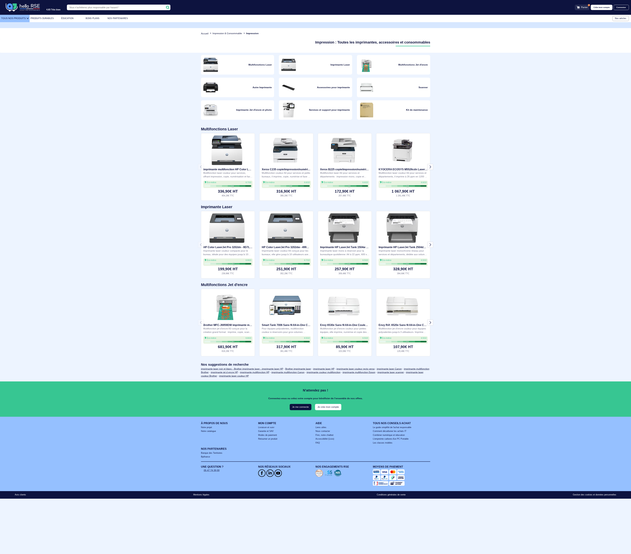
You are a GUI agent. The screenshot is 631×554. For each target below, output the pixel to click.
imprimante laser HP (323, 368)
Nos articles (620, 18)
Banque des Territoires (211, 453)
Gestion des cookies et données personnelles (594, 495)
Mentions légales (201, 495)
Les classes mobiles (382, 443)
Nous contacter (323, 431)
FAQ (318, 443)
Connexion (621, 7)
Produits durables (42, 18)
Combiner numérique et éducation (389, 435)
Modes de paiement (267, 435)
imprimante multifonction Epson (359, 372)
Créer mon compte (602, 7)
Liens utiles (321, 427)
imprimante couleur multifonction (323, 372)
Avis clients (20, 495)
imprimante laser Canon (389, 368)
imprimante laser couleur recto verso (356, 368)
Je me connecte (300, 407)
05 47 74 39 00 (212, 470)
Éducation (67, 18)
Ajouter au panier (228, 193)
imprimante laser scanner (390, 372)
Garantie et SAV (266, 431)
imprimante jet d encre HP (224, 372)
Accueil (204, 33)
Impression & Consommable (227, 33)
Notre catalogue (208, 431)
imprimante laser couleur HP (234, 376)
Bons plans (92, 18)
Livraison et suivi (266, 427)
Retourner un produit (267, 439)
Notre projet (206, 427)
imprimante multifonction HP (254, 372)
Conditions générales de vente (391, 495)
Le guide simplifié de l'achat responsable (392, 427)
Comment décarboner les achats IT (389, 431)
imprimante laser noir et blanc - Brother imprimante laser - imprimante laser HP (242, 368)
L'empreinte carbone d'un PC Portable (391, 439)
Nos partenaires (117, 18)
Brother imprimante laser (298, 368)
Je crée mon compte (328, 407)
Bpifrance (205, 457)
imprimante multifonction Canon (287, 372)
